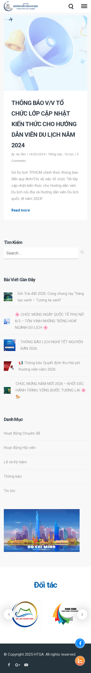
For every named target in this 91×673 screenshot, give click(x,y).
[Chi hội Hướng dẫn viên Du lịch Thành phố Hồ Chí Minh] (21, 7)
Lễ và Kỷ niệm (15, 462)
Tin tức (69, 154)
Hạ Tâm (21, 154)
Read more (20, 210)
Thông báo (55, 154)
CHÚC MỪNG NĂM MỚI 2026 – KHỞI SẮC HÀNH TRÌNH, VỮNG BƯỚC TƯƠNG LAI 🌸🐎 (51, 390)
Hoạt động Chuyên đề (22, 433)
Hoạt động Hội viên (20, 447)
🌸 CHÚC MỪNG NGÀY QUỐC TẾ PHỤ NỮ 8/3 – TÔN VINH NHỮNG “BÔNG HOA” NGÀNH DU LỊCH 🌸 (49, 321)
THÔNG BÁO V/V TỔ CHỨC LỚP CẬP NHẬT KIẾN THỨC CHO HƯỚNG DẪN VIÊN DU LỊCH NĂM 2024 (43, 124)
